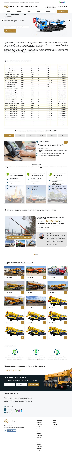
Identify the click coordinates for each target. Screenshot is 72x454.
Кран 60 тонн (39, 426)
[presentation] (69, 151)
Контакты (48, 11)
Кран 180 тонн (39, 439)
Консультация (62, 11)
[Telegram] (64, 2)
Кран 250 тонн (39, 444)
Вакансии (37, 2)
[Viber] (62, 2)
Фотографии (22, 2)
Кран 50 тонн (39, 424)
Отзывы (38, 11)
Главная (8, 11)
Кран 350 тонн (39, 448)
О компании (6, 2)
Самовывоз (12, 2)
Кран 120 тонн (39, 433)
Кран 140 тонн (39, 435)
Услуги (29, 11)
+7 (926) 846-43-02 (62, 6)
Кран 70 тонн (39, 428)
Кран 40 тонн (39, 422)
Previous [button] (2, 20)
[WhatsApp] (60, 2)
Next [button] (69, 20)
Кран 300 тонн (39, 446)
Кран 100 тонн (39, 431)
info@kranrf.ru (9, 412)
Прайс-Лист (19, 11)
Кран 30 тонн (39, 420)
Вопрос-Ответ (31, 2)
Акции (27, 2)
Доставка (17, 2)
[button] (34, 254)
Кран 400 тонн (39, 450)
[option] (49, 23)
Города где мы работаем (8, 425)
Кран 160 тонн (39, 437)
